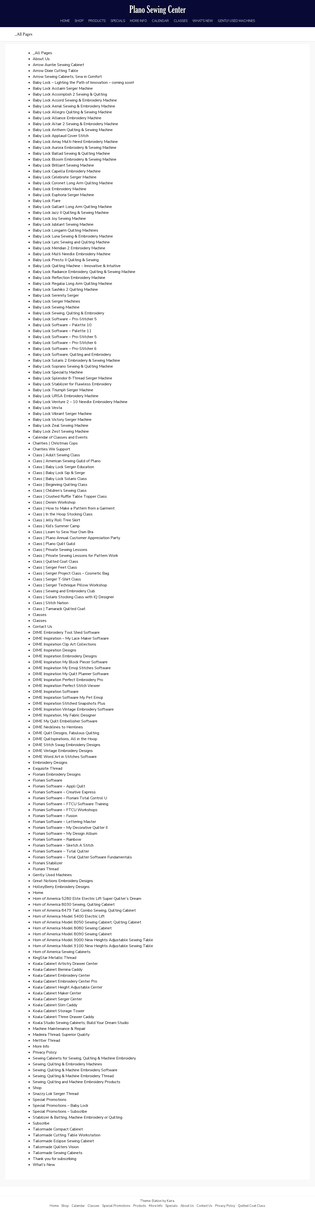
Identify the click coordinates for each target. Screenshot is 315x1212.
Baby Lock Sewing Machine (56, 307)
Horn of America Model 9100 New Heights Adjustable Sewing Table (93, 946)
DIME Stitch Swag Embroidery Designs (66, 745)
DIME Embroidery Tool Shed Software (66, 632)
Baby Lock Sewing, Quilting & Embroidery (68, 313)
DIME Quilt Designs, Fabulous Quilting (66, 733)
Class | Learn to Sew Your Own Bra (63, 532)
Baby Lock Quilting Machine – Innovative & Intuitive (77, 266)
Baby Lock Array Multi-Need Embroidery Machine (75, 141)
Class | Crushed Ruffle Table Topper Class (70, 496)
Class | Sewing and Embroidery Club (64, 591)
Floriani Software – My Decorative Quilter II (70, 827)
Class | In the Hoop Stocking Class (63, 514)
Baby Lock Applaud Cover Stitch (61, 135)
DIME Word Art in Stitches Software (65, 756)
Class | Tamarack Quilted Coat (59, 609)
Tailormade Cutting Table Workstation (66, 1135)
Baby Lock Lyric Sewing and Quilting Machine (71, 242)
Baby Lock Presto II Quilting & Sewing (66, 260)
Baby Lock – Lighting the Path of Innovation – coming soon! (83, 82)
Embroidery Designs (50, 762)
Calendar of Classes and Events (60, 437)
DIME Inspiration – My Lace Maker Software (71, 638)
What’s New (44, 1164)
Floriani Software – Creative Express (64, 792)
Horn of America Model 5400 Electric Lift (69, 916)
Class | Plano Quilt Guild (54, 543)
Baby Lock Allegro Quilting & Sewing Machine (72, 112)
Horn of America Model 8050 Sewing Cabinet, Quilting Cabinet (87, 922)
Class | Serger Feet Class (55, 567)
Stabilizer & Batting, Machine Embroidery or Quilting (77, 1117)
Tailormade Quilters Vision (56, 1147)
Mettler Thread (46, 1040)
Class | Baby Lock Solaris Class (60, 478)
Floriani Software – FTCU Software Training (70, 804)
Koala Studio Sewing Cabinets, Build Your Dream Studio (81, 1022)
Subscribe (41, 1123)
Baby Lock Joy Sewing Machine (59, 218)
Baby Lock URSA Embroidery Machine (65, 396)
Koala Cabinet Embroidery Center (61, 975)
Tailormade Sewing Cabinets (57, 1153)
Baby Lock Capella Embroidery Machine (67, 171)
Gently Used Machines (52, 875)
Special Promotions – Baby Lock (60, 1105)
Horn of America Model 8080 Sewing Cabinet (72, 928)
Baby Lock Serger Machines (56, 301)
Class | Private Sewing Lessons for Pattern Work (75, 555)
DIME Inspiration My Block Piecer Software (70, 662)
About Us (41, 59)
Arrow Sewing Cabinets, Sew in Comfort (67, 76)
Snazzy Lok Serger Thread (56, 1093)
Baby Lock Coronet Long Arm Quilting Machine (73, 183)
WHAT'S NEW (202, 21)
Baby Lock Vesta (47, 407)
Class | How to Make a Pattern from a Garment (74, 508)
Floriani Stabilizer (48, 863)
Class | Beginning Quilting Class (60, 484)
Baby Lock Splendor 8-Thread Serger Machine (72, 378)
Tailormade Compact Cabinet (58, 1129)
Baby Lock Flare (47, 201)
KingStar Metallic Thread (54, 957)
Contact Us (42, 626)
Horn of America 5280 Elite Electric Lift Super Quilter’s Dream (87, 898)
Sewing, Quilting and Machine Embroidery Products (76, 1082)
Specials (171, 1206)
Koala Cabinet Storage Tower (58, 1011)
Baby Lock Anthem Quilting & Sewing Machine (73, 130)
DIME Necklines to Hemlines (58, 727)
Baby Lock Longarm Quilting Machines (65, 230)
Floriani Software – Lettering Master (64, 821)
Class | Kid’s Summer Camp (56, 526)
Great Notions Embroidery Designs (63, 881)
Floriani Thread (46, 869)
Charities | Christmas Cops (55, 443)
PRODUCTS (97, 21)
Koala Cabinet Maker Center (57, 993)
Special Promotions (49, 1099)
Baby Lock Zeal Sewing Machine (60, 425)
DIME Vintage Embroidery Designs (63, 750)
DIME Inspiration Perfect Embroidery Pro (68, 680)
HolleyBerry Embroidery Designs (61, 886)
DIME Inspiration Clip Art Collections (64, 644)
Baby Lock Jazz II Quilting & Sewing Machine (71, 212)
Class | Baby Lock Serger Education (63, 467)
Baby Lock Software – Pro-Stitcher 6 (65, 342)
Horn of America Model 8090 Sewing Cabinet (72, 934)
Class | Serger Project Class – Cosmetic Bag (71, 573)
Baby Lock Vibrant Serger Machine (62, 413)
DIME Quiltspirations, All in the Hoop (65, 739)
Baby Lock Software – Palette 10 (62, 325)
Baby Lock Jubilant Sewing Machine (63, 224)
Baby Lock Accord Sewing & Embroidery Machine (75, 100)
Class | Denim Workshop (54, 502)
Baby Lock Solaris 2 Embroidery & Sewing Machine (76, 360)
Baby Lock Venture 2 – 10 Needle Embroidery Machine (80, 402)
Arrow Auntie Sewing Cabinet (58, 65)
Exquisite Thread (47, 768)
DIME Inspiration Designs (54, 650)
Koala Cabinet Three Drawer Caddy (63, 1017)
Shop (37, 1088)
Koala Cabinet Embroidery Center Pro (65, 981)
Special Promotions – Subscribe (60, 1111)
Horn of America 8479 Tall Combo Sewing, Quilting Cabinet (84, 910)
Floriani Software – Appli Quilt (59, 786)
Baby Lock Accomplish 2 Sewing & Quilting (70, 94)
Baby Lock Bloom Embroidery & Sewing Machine (74, 159)
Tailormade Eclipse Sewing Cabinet (63, 1141)
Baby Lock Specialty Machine (58, 372)
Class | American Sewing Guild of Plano (67, 461)
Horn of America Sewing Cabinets (62, 952)
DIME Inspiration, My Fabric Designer (64, 715)
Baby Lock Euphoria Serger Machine (63, 195)
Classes (40, 614)
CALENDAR (160, 21)
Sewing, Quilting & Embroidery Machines (67, 1064)
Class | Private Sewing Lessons (60, 549)
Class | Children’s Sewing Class (60, 490)
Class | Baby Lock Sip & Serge (59, 473)
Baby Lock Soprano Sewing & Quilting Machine (73, 366)
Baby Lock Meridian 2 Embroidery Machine (69, 248)
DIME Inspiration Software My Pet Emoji (68, 697)
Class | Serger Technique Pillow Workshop (70, 585)
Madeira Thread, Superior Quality (61, 1034)
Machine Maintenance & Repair (59, 1028)
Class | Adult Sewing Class (56, 455)
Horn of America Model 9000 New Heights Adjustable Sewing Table (93, 940)
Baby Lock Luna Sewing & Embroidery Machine (73, 236)
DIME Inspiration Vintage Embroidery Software (73, 709)
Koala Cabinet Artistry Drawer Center (65, 963)
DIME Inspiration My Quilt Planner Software (71, 674)
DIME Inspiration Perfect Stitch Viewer (66, 685)
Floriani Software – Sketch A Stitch (63, 845)
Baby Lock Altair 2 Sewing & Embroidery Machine (75, 124)
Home (38, 892)
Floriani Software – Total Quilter (61, 851)
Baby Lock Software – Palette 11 (62, 331)
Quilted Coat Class (251, 1206)
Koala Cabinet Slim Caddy (55, 1005)
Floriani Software (47, 780)
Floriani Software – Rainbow (57, 839)
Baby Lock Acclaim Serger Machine (63, 88)
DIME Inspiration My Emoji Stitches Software (72, 668)
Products (139, 1206)
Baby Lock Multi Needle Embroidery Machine (71, 254)
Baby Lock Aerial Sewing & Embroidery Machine (74, 106)
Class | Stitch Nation (50, 603)
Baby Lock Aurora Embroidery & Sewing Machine (74, 147)
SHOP (79, 21)
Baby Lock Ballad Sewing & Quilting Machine (71, 153)
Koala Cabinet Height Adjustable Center (67, 987)
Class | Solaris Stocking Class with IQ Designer (73, 597)
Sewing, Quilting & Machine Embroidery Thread (73, 1076)
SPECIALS (117, 21)
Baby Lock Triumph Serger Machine (63, 390)
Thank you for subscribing (54, 1158)
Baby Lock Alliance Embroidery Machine (67, 118)
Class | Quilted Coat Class (55, 561)
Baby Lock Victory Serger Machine (62, 419)
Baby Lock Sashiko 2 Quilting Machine (65, 289)
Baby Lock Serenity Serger (56, 295)
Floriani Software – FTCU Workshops (65, 810)
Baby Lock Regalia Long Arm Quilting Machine (72, 283)
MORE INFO (138, 21)
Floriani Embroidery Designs (57, 774)
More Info (41, 1046)
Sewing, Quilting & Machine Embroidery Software (75, 1070)
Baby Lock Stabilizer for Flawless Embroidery (72, 384)
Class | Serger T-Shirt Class (57, 579)
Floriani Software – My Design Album (65, 833)
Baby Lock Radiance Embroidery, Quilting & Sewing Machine (84, 271)
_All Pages (42, 53)
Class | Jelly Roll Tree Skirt (56, 520)
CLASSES (181, 21)
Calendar (78, 1206)
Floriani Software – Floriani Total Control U (70, 798)
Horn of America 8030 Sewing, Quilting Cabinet (74, 904)
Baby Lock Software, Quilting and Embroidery (72, 354)
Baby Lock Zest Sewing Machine (61, 431)
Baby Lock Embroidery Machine (59, 189)
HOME (65, 21)
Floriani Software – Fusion (55, 816)
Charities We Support (51, 449)
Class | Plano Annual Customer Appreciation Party (76, 538)
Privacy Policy (45, 1052)
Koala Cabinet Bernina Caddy (57, 969)
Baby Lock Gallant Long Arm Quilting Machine (72, 206)
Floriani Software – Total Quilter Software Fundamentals (82, 857)
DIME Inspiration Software (56, 691)
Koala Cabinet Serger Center (57, 999)
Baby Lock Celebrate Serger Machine (64, 177)
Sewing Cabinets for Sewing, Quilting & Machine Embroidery (84, 1058)
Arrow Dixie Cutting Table (55, 70)
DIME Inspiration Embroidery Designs (65, 656)
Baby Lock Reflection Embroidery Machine (69, 277)
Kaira (170, 1201)
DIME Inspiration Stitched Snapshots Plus (69, 703)
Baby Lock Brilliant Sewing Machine (63, 165)
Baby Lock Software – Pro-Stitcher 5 (65, 319)
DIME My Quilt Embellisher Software (65, 721)
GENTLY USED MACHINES (236, 21)
